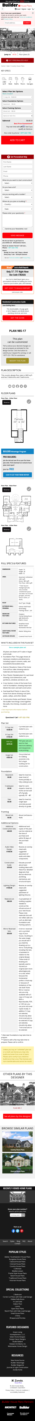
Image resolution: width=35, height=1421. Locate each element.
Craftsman (17, 1269)
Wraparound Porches (17, 1318)
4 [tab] (21, 53)
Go (23, 1215)
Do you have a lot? (9, 187)
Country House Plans (17, 66)
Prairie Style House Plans (17, 1273)
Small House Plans (17, 1313)
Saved (18, 9)
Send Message (17, 235)
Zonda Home (17, 1370)
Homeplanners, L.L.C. (17, 1334)
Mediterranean (17, 1271)
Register (24, 9)
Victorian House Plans (18, 1280)
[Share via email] (10, 386)
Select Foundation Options (12, 101)
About (30, 1241)
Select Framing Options (11, 108)
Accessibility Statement (17, 1392)
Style (8, 66)
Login (29, 9)
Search (5, 1241)
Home (3, 66)
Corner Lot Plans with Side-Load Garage (17, 1297)
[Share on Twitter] (21, 386)
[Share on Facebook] (17, 386)
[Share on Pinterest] (25, 386)
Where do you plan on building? (14, 201)
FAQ (23, 1241)
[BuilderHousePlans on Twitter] (17, 1231)
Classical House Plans (17, 1262)
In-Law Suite (17, 1301)
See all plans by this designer (17, 1116)
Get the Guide (17, 318)
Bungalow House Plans (17, 1259)
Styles (12, 1241)
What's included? (7, 94)
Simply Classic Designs (17, 1339)
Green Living (17, 1332)
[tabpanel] (17, 39)
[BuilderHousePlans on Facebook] (13, 1231)
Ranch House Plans (17, 1276)
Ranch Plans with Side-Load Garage (17, 1311)
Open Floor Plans (17, 1309)
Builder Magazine (17, 1365)
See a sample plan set (17, 647)
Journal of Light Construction (17, 1367)
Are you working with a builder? (13, 194)
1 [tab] (11, 53)
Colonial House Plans (17, 1264)
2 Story (17, 1316)
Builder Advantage (17, 1363)
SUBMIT (27, 23)
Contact (17, 1243)
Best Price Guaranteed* (23, 123)
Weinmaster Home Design (17, 1346)
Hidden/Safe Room (17, 1299)
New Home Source (17, 1360)
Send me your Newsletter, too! (16, 229)
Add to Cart (17, 140)
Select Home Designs (17, 1337)
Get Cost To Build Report (17, 288)
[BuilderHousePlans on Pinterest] (22, 1231)
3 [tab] (17, 53)
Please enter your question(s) (13, 213)
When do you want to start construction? (17, 180)
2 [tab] (14, 53)
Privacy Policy (8, 19)
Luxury (17, 1306)
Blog (18, 1241)
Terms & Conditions (25, 17)
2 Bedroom (18, 1294)
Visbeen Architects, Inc (17, 1344)
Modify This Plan (17, 361)
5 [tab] (24, 53)
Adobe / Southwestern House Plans (17, 1257)
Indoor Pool (17, 1304)
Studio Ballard (17, 1341)
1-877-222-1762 (25, 133)
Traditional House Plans (17, 1278)
